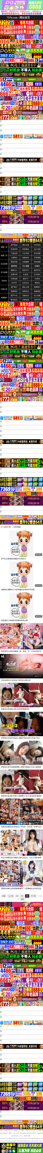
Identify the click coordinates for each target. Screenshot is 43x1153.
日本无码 (37, 245)
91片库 (14, 283)
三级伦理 (14, 253)
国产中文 (14, 295)
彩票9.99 (14, 274)
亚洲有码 (14, 249)
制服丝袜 (25, 257)
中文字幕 (25, 253)
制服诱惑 (37, 291)
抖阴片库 (4, 289)
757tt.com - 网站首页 (18, 17)
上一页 (11, 896)
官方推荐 (4, 272)
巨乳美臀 (37, 253)
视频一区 (4, 247)
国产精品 (14, 245)
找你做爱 (37, 262)
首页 (3, 896)
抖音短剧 (14, 279)
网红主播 (25, 245)
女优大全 (25, 283)
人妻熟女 (14, 257)
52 (17, 896)
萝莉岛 (37, 283)
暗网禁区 (14, 291)
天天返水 (37, 274)
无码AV (4, 281)
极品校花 (14, 300)
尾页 (22, 899)
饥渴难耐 (25, 262)
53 (22, 896)
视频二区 (4, 255)
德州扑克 (37, 270)
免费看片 (4, 297)
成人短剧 (37, 295)
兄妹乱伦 (25, 295)
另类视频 (37, 257)
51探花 (37, 279)
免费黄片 (37, 287)
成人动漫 (37, 249)
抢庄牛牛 (25, 270)
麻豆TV (25, 279)
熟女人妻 (25, 287)
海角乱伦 (25, 291)
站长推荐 (4, 264)
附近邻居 (14, 262)
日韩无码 (37, 300)
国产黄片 (14, 287)
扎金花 (25, 274)
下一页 (33, 896)
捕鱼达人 (14, 270)
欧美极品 (25, 249)
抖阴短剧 (25, 300)
